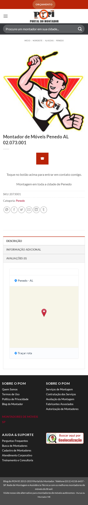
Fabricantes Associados (59, 404)
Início (27, 40)
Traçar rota (25, 353)
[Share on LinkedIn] (36, 209)
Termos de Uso (10, 394)
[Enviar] (80, 29)
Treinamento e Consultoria (17, 460)
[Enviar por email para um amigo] (29, 209)
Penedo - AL (25, 280)
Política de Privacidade (15, 399)
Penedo (60, 40)
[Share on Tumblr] (43, 209)
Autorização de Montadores (62, 409)
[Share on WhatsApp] (6, 209)
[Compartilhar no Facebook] (14, 209)
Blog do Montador (12, 404)
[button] (5, 16)
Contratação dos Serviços (61, 394)
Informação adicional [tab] (23, 249)
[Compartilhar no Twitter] (21, 209)
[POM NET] (44, 16)
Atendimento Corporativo (17, 455)
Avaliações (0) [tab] (16, 258)
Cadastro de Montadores (16, 450)
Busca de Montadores (14, 445)
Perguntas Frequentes (15, 440)
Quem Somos (10, 389)
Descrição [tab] (14, 241)
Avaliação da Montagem (60, 399)
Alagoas (49, 40)
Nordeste (37, 40)
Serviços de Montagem (59, 389)
